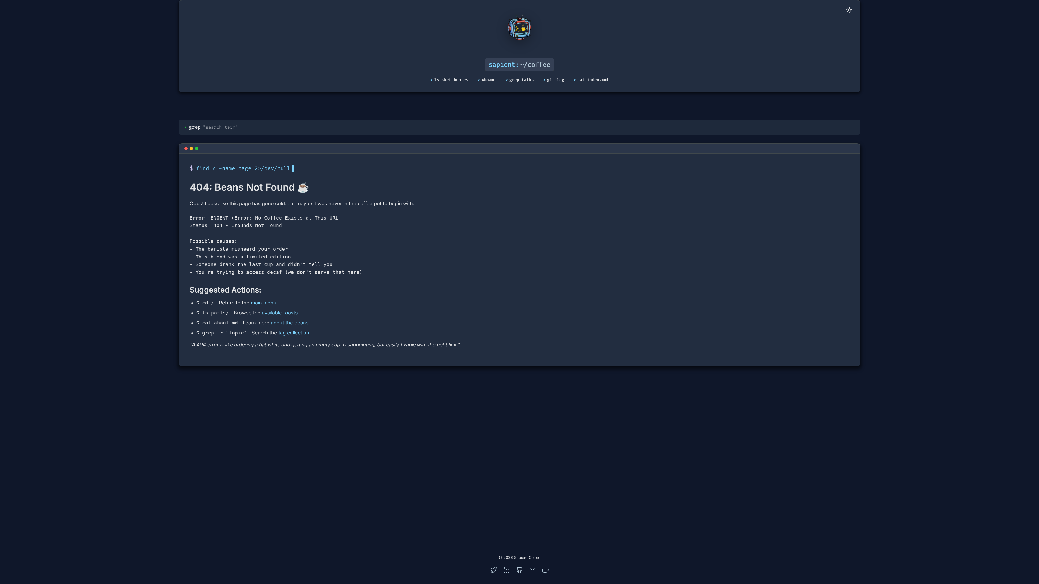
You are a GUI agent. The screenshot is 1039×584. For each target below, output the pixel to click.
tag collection (293, 333)
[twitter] (493, 570)
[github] (519, 570)
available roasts (280, 313)
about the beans (290, 323)
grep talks (521, 79)
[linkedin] (506, 570)
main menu (264, 303)
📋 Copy (838, 219)
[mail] (532, 570)
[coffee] (545, 570)
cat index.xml (593, 79)
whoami (489, 79)
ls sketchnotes (451, 79)
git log (555, 79)
